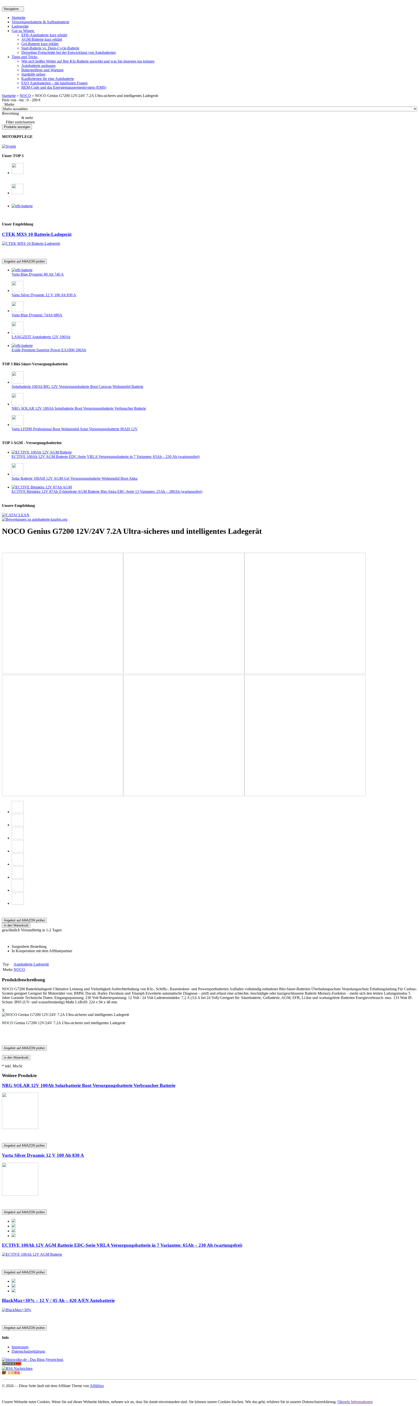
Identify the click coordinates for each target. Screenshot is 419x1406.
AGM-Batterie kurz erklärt (41, 39)
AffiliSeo (97, 1386)
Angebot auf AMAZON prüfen (24, 261)
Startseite (18, 18)
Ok (340, 1402)
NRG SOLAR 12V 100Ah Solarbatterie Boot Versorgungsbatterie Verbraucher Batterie (79, 408)
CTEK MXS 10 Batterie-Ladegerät (37, 234)
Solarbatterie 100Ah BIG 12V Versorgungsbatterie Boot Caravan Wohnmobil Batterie (77, 386)
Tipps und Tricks (25, 57)
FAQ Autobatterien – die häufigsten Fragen (54, 83)
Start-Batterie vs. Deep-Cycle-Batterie (50, 48)
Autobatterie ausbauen (38, 66)
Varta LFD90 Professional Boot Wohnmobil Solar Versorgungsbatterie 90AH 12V (75, 429)
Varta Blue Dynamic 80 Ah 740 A (38, 274)
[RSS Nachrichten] (17, 1368)
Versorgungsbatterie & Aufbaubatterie (40, 22)
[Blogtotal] (11, 1373)
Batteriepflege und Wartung (42, 70)
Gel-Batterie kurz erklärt (39, 44)
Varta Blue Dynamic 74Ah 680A (37, 315)
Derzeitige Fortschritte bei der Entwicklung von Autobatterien (68, 52)
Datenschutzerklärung (28, 1351)
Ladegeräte (20, 26)
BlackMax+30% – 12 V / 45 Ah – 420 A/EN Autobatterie (58, 1300)
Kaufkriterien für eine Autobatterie (47, 79)
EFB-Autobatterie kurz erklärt (44, 35)
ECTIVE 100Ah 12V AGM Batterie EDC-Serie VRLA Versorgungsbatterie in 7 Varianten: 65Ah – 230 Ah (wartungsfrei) (106, 457)
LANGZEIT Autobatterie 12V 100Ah (41, 337)
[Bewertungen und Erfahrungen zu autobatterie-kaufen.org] (34, 519)
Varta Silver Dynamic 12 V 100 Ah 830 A (44, 295)
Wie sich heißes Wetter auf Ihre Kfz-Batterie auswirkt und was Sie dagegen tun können (87, 61)
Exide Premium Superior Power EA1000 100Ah (49, 350)
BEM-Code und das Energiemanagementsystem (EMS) (63, 87)
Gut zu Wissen (23, 31)
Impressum (20, 1347)
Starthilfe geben (33, 74)
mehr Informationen (357, 1402)
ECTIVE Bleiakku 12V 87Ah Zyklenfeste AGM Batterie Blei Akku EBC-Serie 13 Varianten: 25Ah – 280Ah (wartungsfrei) (107, 491)
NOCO (25, 96)
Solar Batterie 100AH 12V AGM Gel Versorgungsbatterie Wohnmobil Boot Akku (74, 478)
